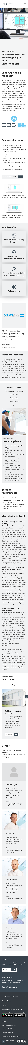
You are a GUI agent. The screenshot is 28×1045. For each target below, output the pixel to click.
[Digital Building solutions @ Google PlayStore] (7, 1015)
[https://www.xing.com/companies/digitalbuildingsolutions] (6, 987)
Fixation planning (14, 387)
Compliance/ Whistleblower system (11, 1036)
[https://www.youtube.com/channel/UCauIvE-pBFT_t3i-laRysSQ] (13, 987)
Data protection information (9, 1029)
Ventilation (14, 394)
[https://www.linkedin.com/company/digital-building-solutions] (3, 987)
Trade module (14, 401)
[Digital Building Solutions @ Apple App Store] (20, 1015)
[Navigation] (25, 4)
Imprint (4, 1021)
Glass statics (14, 398)
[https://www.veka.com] (21, 1041)
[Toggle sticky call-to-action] (26, 696)
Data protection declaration (9, 1025)
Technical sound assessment (14, 391)
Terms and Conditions (7, 1032)
